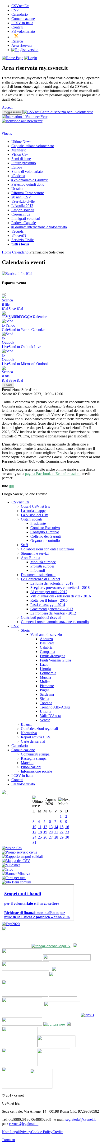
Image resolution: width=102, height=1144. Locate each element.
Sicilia (44, 699)
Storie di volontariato (27, 171)
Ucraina (17, 189)
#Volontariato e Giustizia (29, 180)
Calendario (19, 14)
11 (40, 827)
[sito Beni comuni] (16, 882)
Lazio (44, 664)
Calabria (46, 647)
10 (34, 827)
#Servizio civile (23, 201)
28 (56, 837)
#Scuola (17, 231)
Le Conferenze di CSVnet (40, 579)
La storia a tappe (33, 511)
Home (6, 252)
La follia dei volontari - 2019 (51, 583)
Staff (24, 545)
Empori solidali (22, 210)
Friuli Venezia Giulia (55, 660)
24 (34, 837)
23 (67, 832)
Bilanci (26, 724)
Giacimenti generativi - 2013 (51, 609)
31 (34, 842)
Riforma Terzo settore (27, 193)
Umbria (45, 711)
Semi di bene (21, 159)
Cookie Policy (41, 1132)
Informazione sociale (36, 771)
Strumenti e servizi (35, 553)
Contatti (17, 27)
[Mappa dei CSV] (16, 861)
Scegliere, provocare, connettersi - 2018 (60, 588)
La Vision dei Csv (34, 515)
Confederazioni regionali (39, 729)
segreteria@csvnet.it (80, 1119)
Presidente (38, 523)
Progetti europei (42, 566)
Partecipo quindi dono (27, 184)
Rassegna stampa (33, 758)
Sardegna (47, 694)
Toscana (46, 703)
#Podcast (18, 176)
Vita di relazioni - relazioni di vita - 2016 (60, 596)
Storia (25, 630)
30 (67, 837)
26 (45, 837)
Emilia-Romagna (52, 656)
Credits (57, 1132)
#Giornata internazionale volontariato (39, 227)
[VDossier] (11, 865)
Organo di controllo (45, 541)
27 (51, 837)
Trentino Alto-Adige (55, 707)
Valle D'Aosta (50, 716)
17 (34, 832)
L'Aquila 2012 (22, 206)
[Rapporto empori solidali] (22, 856)
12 (45, 827)
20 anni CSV (21, 197)
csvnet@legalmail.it (23, 1124)
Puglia (44, 690)
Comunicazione (23, 19)
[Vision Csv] (12, 848)
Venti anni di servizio (46, 635)
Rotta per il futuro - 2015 (49, 600)
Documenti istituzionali (38, 575)
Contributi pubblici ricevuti (41, 617)
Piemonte (47, 686)
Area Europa (30, 558)
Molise (45, 682)
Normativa (29, 733)
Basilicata (47, 643)
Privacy (25, 1132)
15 (62, 827)
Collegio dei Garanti (45, 536)
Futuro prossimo (23, 163)
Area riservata (21, 45)
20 (51, 832)
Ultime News (21, 142)
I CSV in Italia (22, 23)
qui (11, 486)
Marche (45, 677)
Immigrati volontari (25, 218)
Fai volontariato (23, 31)
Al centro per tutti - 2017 (48, 592)
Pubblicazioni (31, 767)
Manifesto (18, 150)
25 (40, 837)
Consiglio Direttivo (44, 532)
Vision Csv (19, 154)
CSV (15, 10)
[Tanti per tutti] (14, 878)
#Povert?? (18, 236)
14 (56, 827)
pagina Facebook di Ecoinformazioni (52, 474)
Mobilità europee (43, 562)
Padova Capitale (23, 223)
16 (67, 827)
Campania (47, 652)
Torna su (8, 1140)
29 (62, 837)
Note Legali (11, 1132)
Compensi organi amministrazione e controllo (55, 622)
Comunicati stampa (35, 754)
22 (62, 832)
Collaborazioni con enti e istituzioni (47, 549)
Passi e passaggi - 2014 (47, 605)
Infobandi (37, 570)
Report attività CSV (36, 737)
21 (56, 832)
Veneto (45, 720)
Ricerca (17, 41)
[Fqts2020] (11, 924)
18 (40, 832)
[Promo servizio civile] (19, 852)
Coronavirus (20, 214)
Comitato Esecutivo (45, 528)
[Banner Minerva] (16, 874)
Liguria (45, 669)
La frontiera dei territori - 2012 (53, 613)
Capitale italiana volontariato (32, 146)
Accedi (7, 107)
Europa (16, 167)
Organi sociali (31, 519)
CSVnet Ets (20, 6)
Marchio (27, 763)
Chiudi (8, 385)
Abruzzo (46, 639)
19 (45, 832)
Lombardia (48, 673)
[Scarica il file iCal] (17, 272)
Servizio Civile (22, 240)
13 (51, 827)
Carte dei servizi (33, 741)
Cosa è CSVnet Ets (35, 506)
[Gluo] (7, 869)
